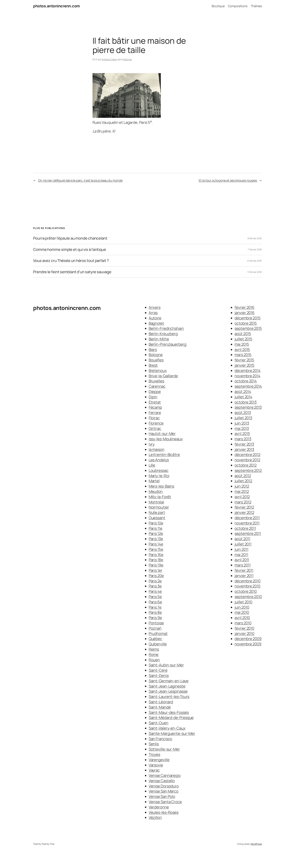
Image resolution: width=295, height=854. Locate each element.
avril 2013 (242, 433)
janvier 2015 (244, 365)
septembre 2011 (248, 533)
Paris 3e (155, 586)
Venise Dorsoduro (164, 786)
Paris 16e (156, 554)
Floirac (154, 417)
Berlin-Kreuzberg (163, 333)
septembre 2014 (248, 386)
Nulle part (157, 512)
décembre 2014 (248, 370)
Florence (156, 423)
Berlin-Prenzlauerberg (167, 344)
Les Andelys (159, 459)
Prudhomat (158, 633)
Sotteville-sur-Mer (164, 749)
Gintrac (155, 428)
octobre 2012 (246, 465)
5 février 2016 (255, 272)
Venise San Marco (163, 791)
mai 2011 (241, 554)
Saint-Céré (158, 670)
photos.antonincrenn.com (56, 6)
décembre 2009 (248, 638)
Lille (152, 465)
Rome (154, 654)
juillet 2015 (243, 339)
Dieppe (155, 391)
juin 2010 (242, 607)
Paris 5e (127, 59)
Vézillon (155, 817)
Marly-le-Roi (159, 475)
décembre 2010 (248, 581)
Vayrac (154, 770)
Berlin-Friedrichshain (166, 328)
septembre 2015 (248, 328)
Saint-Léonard (161, 701)
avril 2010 (242, 617)
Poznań (155, 628)
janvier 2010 (244, 633)
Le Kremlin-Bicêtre (164, 454)
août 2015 (243, 333)
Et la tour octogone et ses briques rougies (228, 180)
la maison (156, 449)
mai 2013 (242, 428)
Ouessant (157, 517)
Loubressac (158, 470)
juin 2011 (241, 549)
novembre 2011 (247, 523)
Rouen (154, 659)
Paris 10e (156, 523)
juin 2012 (242, 486)
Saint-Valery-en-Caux (167, 728)
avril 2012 (242, 496)
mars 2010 (243, 623)
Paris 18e (156, 559)
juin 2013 (242, 423)
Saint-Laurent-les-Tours (169, 696)
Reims (154, 649)
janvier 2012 (244, 512)
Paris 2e (155, 581)
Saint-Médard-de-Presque (171, 717)
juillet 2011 (243, 544)
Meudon (156, 491)
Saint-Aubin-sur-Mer (166, 665)
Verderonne (159, 807)
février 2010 (244, 628)
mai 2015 (242, 344)
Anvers (154, 307)
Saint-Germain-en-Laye (168, 680)
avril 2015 (242, 349)
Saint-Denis (159, 675)
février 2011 (244, 570)
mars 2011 (242, 565)
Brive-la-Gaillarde (163, 375)
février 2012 (244, 507)
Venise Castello (162, 780)
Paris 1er (155, 570)
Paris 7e (155, 607)
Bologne (156, 354)
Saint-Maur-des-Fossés (169, 712)
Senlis (154, 743)
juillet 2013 (243, 417)
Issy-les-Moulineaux (166, 438)
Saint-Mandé (160, 707)
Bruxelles (156, 381)
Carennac (157, 386)
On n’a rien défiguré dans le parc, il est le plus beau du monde (80, 180)
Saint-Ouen (158, 722)
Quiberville (158, 644)
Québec (155, 638)
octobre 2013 (246, 402)
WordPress (256, 843)
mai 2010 (242, 612)
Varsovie (156, 765)
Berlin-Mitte (159, 339)
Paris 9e (155, 617)
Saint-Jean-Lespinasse (168, 691)
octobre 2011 (245, 528)
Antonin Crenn (109, 59)
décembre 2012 (247, 454)
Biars (153, 349)
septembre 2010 (248, 596)
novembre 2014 (247, 375)
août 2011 (242, 538)
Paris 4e (155, 591)
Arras (153, 312)
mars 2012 (243, 502)
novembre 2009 (248, 644)
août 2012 (243, 475)
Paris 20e (156, 575)
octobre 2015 (246, 323)
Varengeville (159, 759)
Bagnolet (156, 323)
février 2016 (244, 307)
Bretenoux (158, 370)
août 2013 (243, 412)
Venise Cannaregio (165, 775)
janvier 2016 (245, 312)
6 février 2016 (254, 260)
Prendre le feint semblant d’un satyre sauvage (72, 272)
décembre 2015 (248, 318)
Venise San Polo (162, 796)
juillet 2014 (243, 396)
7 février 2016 (255, 249)
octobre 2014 (246, 381)
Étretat (155, 402)
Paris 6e (155, 602)
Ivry (152, 444)
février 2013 (244, 444)
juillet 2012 (243, 480)
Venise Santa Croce (165, 801)
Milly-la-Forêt (160, 496)
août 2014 (243, 391)
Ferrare (155, 412)
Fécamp (155, 407)
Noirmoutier (159, 507)
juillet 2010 (243, 602)
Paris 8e (155, 612)
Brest (153, 365)
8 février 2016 (255, 238)
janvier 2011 (244, 575)
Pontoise (156, 623)
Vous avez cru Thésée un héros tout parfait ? (71, 261)
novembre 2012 (247, 459)
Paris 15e (156, 549)
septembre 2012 (248, 470)
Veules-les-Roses (163, 812)
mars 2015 (243, 354)
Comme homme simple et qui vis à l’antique (69, 249)
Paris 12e (156, 533)
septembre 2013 (248, 407)
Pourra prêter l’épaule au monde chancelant (70, 238)
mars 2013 (243, 438)
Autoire (155, 318)
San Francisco (160, 738)
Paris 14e (156, 544)
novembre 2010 (247, 586)
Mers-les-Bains (161, 486)
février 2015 (244, 360)
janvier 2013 (244, 449)
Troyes (154, 754)
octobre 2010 (246, 591)
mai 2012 (242, 491)
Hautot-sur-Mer (162, 433)
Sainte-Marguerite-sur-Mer (172, 733)
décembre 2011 (247, 517)
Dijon (153, 396)
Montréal (156, 502)
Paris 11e (155, 528)
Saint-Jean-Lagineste (167, 686)
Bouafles (156, 360)
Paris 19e (156, 565)
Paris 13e (156, 538)
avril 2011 (242, 559)
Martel (154, 480)
